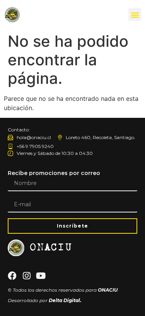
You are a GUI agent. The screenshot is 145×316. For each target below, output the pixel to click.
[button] (134, 14)
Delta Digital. (65, 300)
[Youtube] (41, 276)
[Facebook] (12, 276)
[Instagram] (26, 276)
